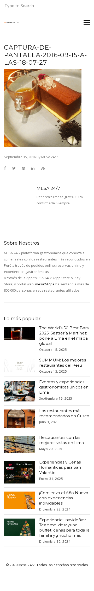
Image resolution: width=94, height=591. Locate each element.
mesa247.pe (45, 284)
